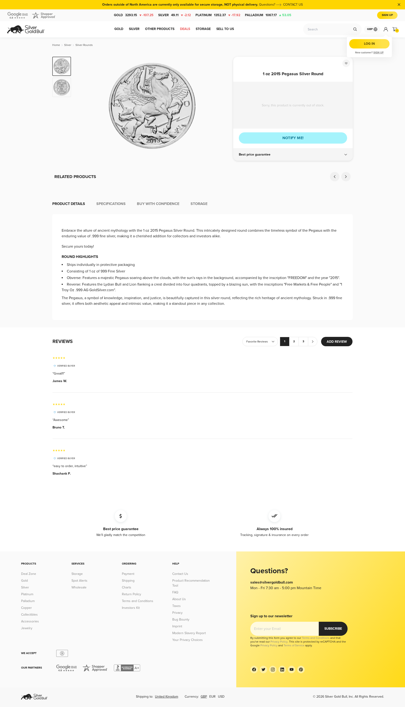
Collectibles (29, 615)
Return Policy (131, 594)
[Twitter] (263, 669)
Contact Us (180, 574)
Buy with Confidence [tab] (158, 203)
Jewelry (26, 628)
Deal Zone (28, 574)
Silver (174, 15)
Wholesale (78, 587)
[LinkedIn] (282, 669)
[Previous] (82, 106)
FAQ (175, 592)
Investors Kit (131, 608)
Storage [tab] (199, 203)
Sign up (378, 52)
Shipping (128, 581)
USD (221, 697)
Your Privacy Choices (187, 640)
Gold (134, 15)
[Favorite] (346, 63)
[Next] (222, 106)
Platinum (217, 15)
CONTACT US (293, 5)
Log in (369, 44)
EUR (212, 697)
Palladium (268, 15)
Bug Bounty (180, 619)
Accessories (30, 621)
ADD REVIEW (337, 342)
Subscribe (333, 629)
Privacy (177, 613)
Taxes (176, 606)
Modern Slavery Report (189, 633)
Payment (128, 574)
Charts (126, 587)
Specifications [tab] (111, 203)
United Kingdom (166, 697)
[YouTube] (291, 669)
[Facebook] (254, 669)
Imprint (177, 626)
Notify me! (293, 138)
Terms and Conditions (137, 601)
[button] (293, 154)
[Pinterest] (301, 669)
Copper (26, 608)
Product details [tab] (68, 203)
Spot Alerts (79, 581)
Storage (77, 574)
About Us (179, 599)
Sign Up (387, 15)
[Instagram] (273, 669)
